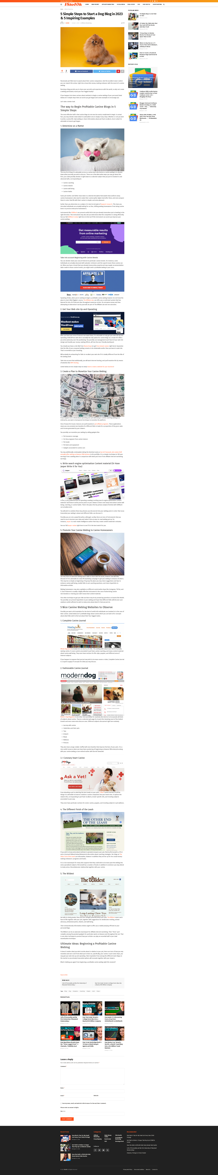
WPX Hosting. (75, 363)
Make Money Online (107, 1136)
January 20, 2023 (144, 58)
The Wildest (111, 917)
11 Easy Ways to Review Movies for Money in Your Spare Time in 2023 (147, 34)
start (93, 991)
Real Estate (131, 4)
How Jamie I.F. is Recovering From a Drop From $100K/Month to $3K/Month (113, 1019)
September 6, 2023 (144, 122)
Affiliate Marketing (108, 4)
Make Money (95, 4)
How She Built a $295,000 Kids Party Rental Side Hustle (142, 1145)
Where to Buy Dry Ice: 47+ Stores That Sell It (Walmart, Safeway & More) (148, 44)
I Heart (102, 792)
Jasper (69, 521)
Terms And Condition (139, 1169)
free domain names (102, 346)
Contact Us (155, 1169)
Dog (70, 991)
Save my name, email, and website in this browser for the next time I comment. (84, 1103)
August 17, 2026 (86, 1048)
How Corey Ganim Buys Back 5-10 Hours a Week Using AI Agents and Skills (92, 1044)
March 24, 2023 (143, 17)
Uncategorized (119, 1141)
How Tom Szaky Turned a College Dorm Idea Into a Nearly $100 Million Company (92, 1019)
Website (96, 1095)
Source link (63, 975)
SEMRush (74, 212)
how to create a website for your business (100, 366)
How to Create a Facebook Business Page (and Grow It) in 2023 (148, 54)
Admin (67, 23)
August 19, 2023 (143, 99)
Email (62, 1095)
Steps (98, 991)
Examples (75, 991)
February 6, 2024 (134, 86)
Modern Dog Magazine (67, 717)
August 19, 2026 (86, 1023)
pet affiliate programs (101, 424)
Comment (63, 1066)
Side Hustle (146, 4)
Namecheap (88, 346)
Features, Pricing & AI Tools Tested (136, 1153)
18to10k (73, 4)
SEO (139, 4)
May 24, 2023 (143, 39)
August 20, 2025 (143, 48)
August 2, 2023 (143, 110)
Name (62, 1088)
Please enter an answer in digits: (69, 1107)
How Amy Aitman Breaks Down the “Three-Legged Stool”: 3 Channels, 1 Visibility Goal (69, 1044)
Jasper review (72, 525)
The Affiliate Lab (88, 300)
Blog (66, 991)
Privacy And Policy (127, 1169)
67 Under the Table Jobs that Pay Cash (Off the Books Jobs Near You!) (148, 25)
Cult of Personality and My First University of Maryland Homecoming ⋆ (69, 1019)
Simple (88, 991)
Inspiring (82, 991)
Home (87, 4)
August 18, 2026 (64, 1048)
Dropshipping (157, 4)
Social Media (121, 4)
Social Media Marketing (118, 1138)
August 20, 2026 (64, 1023)
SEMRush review (73, 217)
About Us (148, 1169)
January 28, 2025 (144, 29)
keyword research (106, 204)
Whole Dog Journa (66, 649)
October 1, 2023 (75, 23)
